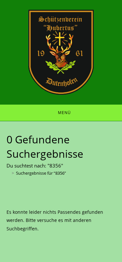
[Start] (8, 173)
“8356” (41, 173)
